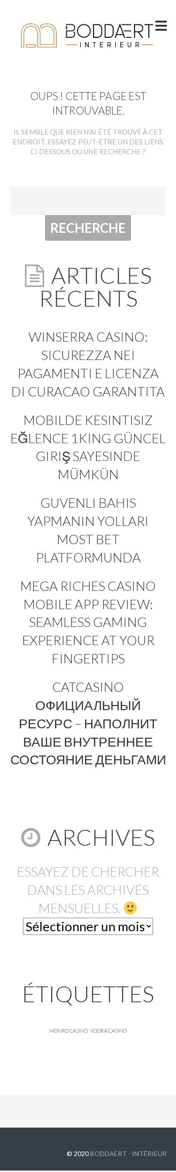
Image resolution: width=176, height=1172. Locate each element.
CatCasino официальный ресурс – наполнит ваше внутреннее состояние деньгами (88, 723)
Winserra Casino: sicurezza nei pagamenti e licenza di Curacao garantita (88, 364)
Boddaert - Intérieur (128, 1154)
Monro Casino (68, 1031)
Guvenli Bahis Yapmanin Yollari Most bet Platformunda (88, 530)
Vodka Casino (108, 1031)
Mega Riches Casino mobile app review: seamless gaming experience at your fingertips (88, 622)
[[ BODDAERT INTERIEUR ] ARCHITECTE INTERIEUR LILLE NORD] (88, 36)
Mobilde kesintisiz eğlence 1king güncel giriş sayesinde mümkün (88, 447)
